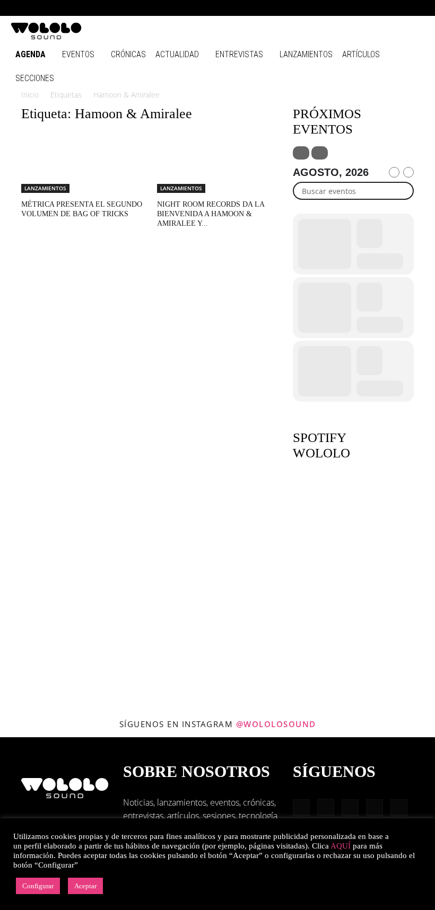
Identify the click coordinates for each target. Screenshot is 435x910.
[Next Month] (408, 172)
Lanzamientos (306, 54)
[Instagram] (346, 8)
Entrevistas (239, 54)
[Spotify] (381, 8)
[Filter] (301, 153)
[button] (313, 8)
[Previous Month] (394, 172)
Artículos (361, 54)
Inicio (30, 95)
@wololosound (276, 724)
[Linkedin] (364, 8)
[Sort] (319, 153)
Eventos (78, 54)
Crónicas (128, 54)
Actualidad (177, 54)
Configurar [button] (38, 886)
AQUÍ (340, 846)
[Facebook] (329, 8)
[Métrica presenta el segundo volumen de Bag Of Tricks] (81, 163)
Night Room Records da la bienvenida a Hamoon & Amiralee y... (210, 213)
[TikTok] (399, 8)
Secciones (34, 78)
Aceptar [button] (85, 886)
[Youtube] (416, 8)
